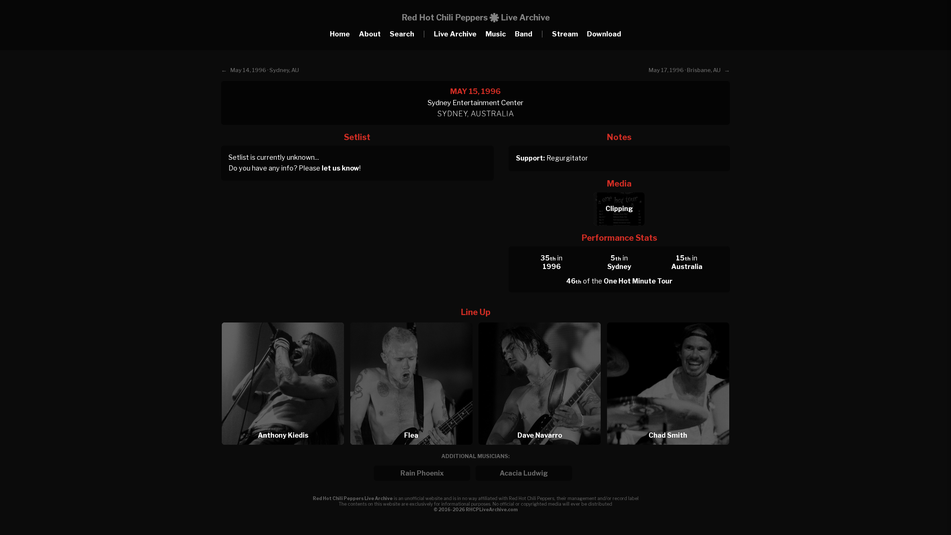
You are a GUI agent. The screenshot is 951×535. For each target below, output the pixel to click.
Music (496, 34)
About (370, 34)
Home (340, 34)
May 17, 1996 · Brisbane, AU (685, 70)
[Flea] (413, 320)
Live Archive (455, 34)
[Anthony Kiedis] (285, 320)
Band (523, 34)
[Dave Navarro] (542, 320)
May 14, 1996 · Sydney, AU (264, 70)
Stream (565, 34)
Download (604, 34)
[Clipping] (619, 190)
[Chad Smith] (668, 320)
